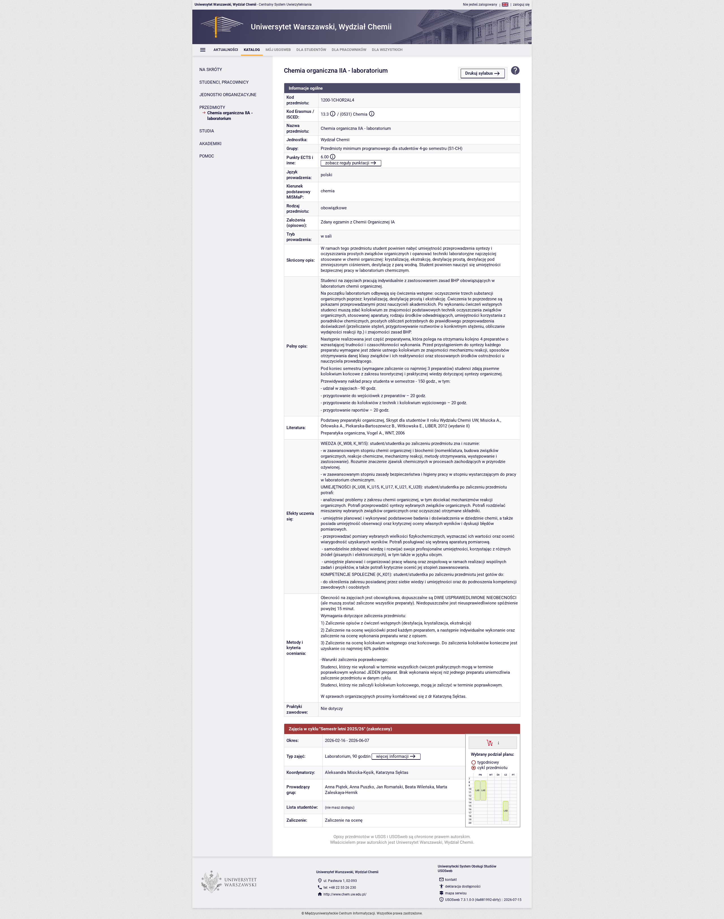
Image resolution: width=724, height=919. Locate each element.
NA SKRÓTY (210, 69)
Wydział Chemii (335, 139)
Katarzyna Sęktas (392, 772)
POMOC (206, 156)
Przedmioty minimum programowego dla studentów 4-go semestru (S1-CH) (391, 148)
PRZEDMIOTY (212, 107)
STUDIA (206, 131)
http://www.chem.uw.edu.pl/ (345, 894)
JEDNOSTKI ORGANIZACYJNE (228, 94)
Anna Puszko (362, 786)
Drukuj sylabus (479, 73)
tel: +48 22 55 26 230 (340, 888)
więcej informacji (392, 756)
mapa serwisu (456, 893)
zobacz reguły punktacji (347, 162)
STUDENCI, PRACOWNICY (224, 82)
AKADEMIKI (210, 143)
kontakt (451, 880)
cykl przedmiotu (491, 767)
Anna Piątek (336, 786)
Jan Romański (389, 786)
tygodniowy (487, 762)
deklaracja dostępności (462, 886)
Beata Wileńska (419, 786)
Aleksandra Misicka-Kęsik (349, 772)
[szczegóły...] (498, 742)
